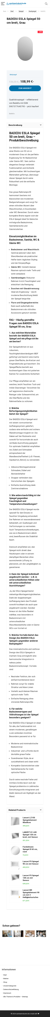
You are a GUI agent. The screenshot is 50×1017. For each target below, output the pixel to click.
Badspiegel (32, 11)
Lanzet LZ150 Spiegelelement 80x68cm (30, 820)
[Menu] (3, 4)
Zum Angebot (25, 88)
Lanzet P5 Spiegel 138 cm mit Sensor (31, 877)
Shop (5, 982)
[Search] (46, 4)
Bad (12, 11)
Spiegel (21, 11)
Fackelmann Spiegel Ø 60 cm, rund (30, 849)
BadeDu (12, 113)
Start (4, 11)
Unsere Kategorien (9, 986)
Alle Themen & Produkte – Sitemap (15, 997)
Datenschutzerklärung (11, 989)
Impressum (7, 993)
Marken (5, 978)
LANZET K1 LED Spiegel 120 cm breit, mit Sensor (30, 834)
